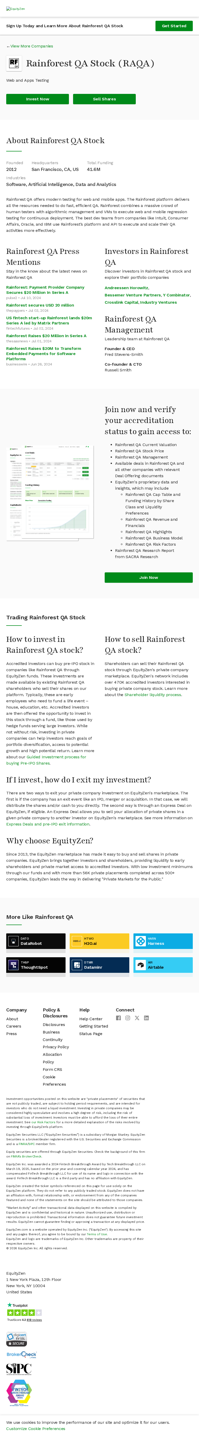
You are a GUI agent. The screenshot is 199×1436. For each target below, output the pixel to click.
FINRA (23, 1144)
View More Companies (31, 46)
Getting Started (93, 1026)
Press (11, 1033)
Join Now (148, 577)
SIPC (31, 1144)
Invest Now (37, 98)
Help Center (90, 1018)
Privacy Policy (56, 1046)
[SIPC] (18, 1368)
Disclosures (54, 1024)
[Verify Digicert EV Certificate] (16, 1338)
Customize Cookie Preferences (35, 1428)
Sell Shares (104, 98)
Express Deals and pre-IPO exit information (47, 824)
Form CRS (52, 1069)
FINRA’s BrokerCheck (26, 1156)
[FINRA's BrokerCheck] (21, 1354)
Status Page (90, 1033)
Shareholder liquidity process (153, 694)
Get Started (174, 25)
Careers (13, 1026)
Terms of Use (97, 1234)
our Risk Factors (43, 1122)
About (12, 1018)
